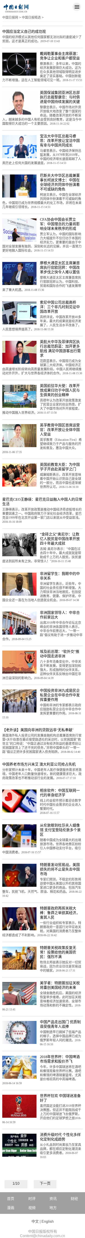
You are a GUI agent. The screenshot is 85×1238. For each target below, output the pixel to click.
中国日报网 (10, 17)
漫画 (10, 1208)
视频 (32, 1208)
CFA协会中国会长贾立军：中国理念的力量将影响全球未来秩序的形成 (60, 224)
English (47, 1221)
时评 (32, 1199)
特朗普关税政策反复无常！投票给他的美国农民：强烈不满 (58, 952)
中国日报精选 (31, 17)
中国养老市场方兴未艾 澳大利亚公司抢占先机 (39, 764)
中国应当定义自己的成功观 (24, 31)
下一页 (45, 1183)
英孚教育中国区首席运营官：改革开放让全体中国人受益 (60, 429)
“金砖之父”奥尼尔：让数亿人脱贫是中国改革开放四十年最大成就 (60, 538)
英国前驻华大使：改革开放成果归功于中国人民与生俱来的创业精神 (60, 390)
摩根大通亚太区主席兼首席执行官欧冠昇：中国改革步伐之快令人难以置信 (60, 267)
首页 (10, 1199)
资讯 (53, 1199)
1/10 (15, 1183)
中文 (35, 1221)
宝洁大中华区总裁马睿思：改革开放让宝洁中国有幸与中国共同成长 (60, 140)
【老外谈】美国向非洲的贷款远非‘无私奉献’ (37, 730)
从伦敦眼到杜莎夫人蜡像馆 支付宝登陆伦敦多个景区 (60, 829)
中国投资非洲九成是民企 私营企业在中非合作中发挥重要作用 (60, 695)
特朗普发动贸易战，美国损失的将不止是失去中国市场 (60, 869)
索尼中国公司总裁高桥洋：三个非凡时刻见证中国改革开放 (60, 306)
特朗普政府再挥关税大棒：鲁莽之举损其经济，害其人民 (60, 912)
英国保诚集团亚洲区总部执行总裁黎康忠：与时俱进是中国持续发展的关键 (60, 97)
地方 (53, 1208)
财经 (74, 1199)
